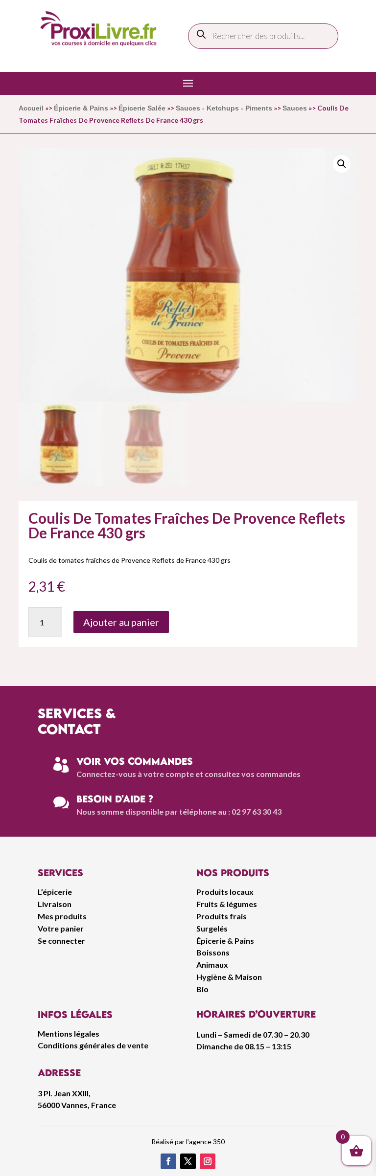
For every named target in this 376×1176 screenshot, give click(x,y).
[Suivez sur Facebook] (168, 1161)
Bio (202, 989)
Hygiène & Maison (229, 976)
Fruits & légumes (226, 904)
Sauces (294, 108)
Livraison (54, 904)
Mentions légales (68, 1033)
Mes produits (62, 916)
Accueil (31, 108)
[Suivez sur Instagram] (207, 1161)
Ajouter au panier (121, 622)
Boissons (213, 952)
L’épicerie (55, 891)
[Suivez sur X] (188, 1161)
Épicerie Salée (141, 108)
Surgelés (212, 928)
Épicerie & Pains (81, 108)
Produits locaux (225, 891)
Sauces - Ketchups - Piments (224, 108)
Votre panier (61, 928)
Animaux (212, 964)
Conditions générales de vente (93, 1045)
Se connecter (61, 940)
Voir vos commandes (134, 761)
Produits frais (221, 916)
